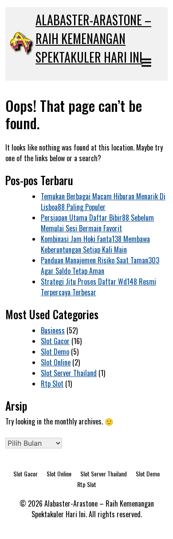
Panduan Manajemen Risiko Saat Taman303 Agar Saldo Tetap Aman (100, 265)
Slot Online (56, 362)
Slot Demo (55, 351)
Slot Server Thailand (69, 373)
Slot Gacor (55, 341)
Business (53, 330)
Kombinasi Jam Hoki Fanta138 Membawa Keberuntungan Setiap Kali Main (95, 244)
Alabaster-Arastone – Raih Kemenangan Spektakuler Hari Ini (93, 38)
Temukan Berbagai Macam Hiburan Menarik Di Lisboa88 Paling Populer (103, 201)
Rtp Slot (52, 383)
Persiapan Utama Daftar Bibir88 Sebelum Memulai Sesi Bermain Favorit (97, 223)
